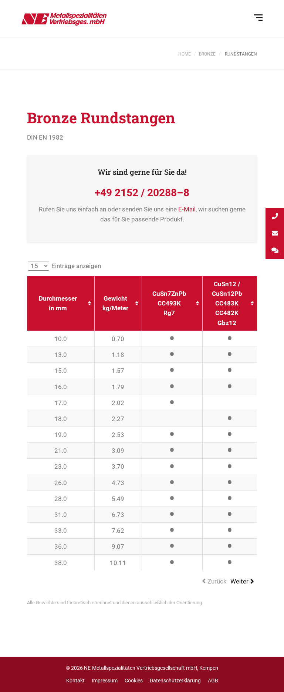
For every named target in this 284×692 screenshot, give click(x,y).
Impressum (105, 680)
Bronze (207, 54)
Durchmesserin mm (58, 303)
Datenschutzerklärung (175, 680)
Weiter (239, 581)
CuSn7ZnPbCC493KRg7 (169, 303)
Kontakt (75, 680)
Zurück (217, 581)
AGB (213, 680)
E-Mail (187, 209)
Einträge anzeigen (75, 266)
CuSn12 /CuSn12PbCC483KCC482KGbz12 (227, 303)
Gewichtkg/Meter (115, 303)
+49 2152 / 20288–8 (142, 193)
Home (184, 54)
